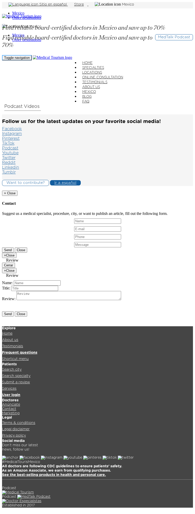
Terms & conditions (18, 423)
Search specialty (16, 376)
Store (79, 4)
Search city (12, 369)
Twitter (8, 158)
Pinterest (11, 138)
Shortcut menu (15, 359)
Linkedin (10, 167)
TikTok (8, 143)
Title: (6, 288)
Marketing (11, 413)
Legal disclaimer (16, 429)
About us (10, 340)
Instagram (12, 134)
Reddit (8, 163)
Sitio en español (53, 4)
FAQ (85, 101)
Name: (7, 283)
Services (9, 388)
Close (21, 250)
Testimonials (12, 346)
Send (8, 250)
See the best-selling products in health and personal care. (54, 475)
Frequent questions (19, 352)
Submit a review (16, 382)
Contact (9, 409)
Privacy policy (14, 435)
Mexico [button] (128, 4)
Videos (32, 106)
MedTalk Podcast (174, 37)
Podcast (14, 106)
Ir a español (65, 183)
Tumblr (9, 172)
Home (7, 333)
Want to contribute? (25, 183)
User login (11, 395)
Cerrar (8, 265)
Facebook (12, 129)
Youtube (10, 153)
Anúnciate (11, 404)
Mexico (18, 13)
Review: (8, 299)
